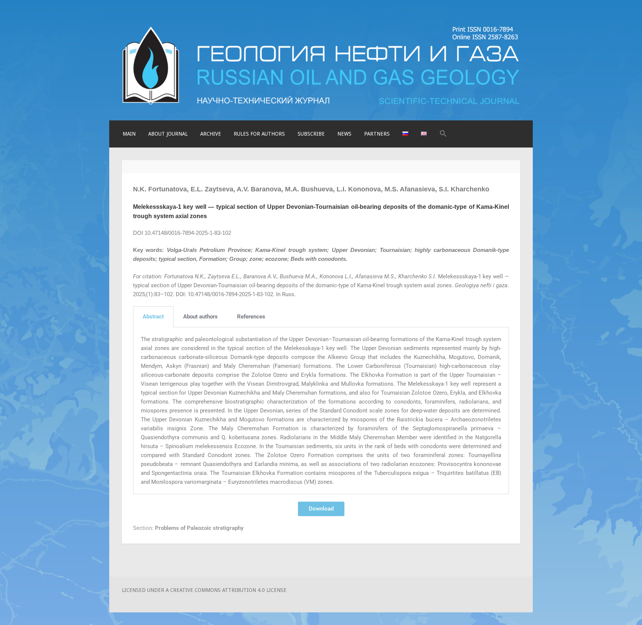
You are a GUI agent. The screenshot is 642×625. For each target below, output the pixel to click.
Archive (210, 134)
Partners (377, 134)
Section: (188, 528)
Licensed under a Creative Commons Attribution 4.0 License (204, 590)
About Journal (168, 134)
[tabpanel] (321, 410)
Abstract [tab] (153, 316)
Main (129, 134)
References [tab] (251, 316)
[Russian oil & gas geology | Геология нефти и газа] (321, 103)
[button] (443, 134)
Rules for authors (259, 134)
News (344, 134)
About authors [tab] (200, 316)
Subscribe (311, 134)
